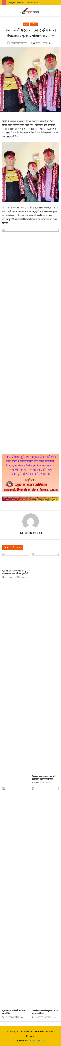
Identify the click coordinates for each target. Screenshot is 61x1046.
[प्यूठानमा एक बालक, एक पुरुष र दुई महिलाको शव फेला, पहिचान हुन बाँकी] (15, 560)
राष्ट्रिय (33, 24)
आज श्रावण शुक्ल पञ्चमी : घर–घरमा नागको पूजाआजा (26, 2)
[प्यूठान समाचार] (30, 10)
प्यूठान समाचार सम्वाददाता (19, 43)
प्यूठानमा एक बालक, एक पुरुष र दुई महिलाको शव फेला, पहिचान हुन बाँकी (15, 572)
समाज (26, 24)
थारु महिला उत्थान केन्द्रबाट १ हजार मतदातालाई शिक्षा (45, 1012)
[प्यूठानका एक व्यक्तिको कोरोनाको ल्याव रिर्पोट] (15, 897)
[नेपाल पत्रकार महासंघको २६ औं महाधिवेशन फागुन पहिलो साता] (45, 663)
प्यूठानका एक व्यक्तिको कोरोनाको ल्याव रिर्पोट (13, 1012)
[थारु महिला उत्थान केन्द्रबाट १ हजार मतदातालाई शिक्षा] (45, 897)
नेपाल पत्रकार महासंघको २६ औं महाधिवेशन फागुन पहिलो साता (43, 778)
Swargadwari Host (37, 1041)
